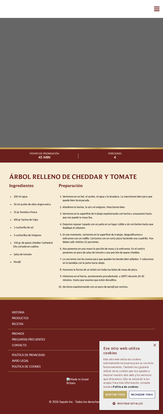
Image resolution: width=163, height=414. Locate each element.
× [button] (154, 345)
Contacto (19, 345)
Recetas (17, 324)
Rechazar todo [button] (142, 394)
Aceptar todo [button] (115, 394)
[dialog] (129, 375)
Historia (18, 312)
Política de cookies (26, 366)
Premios (18, 334)
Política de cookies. (126, 386)
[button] (129, 403)
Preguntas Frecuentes (28, 339)
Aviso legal (20, 361)
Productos (20, 318)
